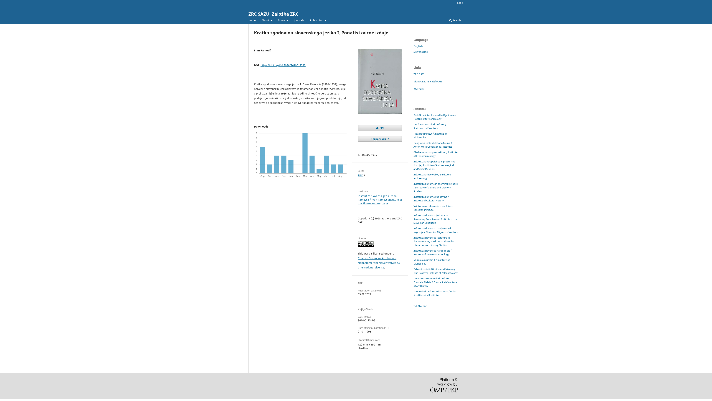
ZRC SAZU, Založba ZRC (273, 14)
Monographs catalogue (427, 81)
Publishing (317, 20)
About (266, 20)
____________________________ (426, 300)
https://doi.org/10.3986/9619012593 (283, 65)
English (418, 46)
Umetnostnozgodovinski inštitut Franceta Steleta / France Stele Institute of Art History (435, 282)
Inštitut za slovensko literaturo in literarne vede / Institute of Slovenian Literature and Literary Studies (433, 241)
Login (460, 2)
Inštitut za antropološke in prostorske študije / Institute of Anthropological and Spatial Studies (434, 165)
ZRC (360, 175)
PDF (381, 127)
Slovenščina (420, 51)
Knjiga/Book (378, 139)
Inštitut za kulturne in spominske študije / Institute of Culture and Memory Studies (435, 187)
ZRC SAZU (419, 74)
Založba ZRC (420, 306)
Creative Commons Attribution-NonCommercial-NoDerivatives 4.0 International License (379, 262)
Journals (299, 20)
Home (252, 20)
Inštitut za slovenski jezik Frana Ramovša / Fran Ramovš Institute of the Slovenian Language (380, 199)
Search (456, 20)
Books (282, 20)
